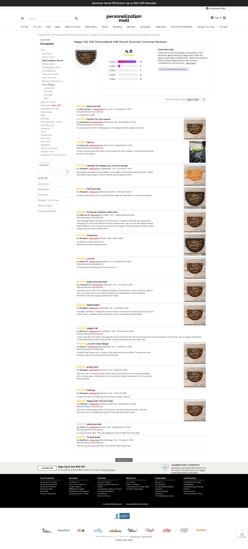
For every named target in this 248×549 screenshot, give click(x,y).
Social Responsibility (164, 486)
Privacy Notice (108, 470)
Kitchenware (48, 64)
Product (43, 194)
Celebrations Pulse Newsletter (192, 483)
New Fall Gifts (49, 77)
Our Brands (160, 484)
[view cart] (224, 17)
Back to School (72, 27)
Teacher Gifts (47, 151)
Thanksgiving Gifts (51, 67)
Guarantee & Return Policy (109, 489)
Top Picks (47, 53)
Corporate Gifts (47, 211)
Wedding (117, 27)
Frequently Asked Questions (105, 492)
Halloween (160, 27)
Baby (57, 27)
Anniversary (46, 112)
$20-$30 (48, 91)
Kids (48, 27)
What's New (45, 205)
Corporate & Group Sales (137, 486)
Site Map (44, 491)
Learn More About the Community (188, 471)
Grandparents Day (50, 108)
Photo (105, 27)
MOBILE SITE (121, 540)
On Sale (223, 27)
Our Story (130, 482)
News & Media (161, 491)
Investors (159, 493)
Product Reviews (48, 493)
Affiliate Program (76, 489)
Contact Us (74, 482)
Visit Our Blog (132, 484)
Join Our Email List (77, 484)
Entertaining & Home (51, 122)
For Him (37, 27)
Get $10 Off (47, 468)
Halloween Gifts (50, 74)
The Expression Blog (193, 493)
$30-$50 (48, 95)
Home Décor (48, 57)
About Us (159, 482)
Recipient (44, 189)
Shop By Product (48, 486)
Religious (45, 128)
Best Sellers (91, 27)
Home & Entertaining (181, 27)
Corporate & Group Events (54, 155)
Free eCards (189, 491)
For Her (24, 27)
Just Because (47, 125)
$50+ (46, 98)
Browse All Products (52, 81)
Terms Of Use (103, 496)
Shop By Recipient (48, 484)
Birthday (131, 27)
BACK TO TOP (123, 460)
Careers (158, 489)
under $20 (49, 88)
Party (43, 132)
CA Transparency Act (164, 496)
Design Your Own (206, 27)
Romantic (46, 138)
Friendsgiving (49, 71)
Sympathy (145, 27)
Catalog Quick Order (78, 493)
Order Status (75, 486)
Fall (42, 50)
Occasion (47, 43)
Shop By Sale (46, 489)
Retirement (46, 135)
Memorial (45, 141)
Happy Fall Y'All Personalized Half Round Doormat (107, 41)
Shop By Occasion (48, 482)
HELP (130, 540)
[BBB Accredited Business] (122, 519)
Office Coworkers (49, 148)
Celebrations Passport (79, 491)
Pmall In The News (134, 489)
